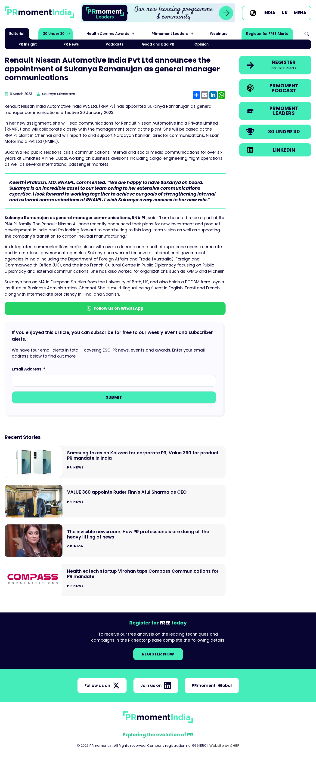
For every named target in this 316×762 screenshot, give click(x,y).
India (269, 12)
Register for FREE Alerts (267, 33)
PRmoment (212, 685)
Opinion (201, 44)
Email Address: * (28, 369)
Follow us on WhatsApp (118, 308)
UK (285, 12)
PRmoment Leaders (170, 33)
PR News (71, 44)
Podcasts (115, 44)
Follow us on (97, 685)
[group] (158, 12)
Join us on (151, 685)
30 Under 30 (54, 33)
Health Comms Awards (108, 33)
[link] (158, 12)
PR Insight (28, 44)
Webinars (218, 33)
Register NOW (158, 654)
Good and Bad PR (158, 44)
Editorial (16, 33)
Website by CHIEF (224, 745)
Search (306, 33)
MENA (300, 12)
